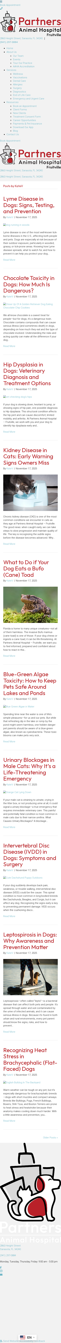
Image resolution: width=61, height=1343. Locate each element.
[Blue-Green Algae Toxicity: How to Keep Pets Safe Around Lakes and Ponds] (18, 706)
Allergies (17, 84)
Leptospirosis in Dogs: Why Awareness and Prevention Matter (30, 941)
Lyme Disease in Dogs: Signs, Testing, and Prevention (28, 205)
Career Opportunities (24, 120)
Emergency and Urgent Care (28, 98)
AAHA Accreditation (23, 66)
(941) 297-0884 (9, 42)
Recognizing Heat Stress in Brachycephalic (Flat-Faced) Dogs (30, 1059)
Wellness (18, 73)
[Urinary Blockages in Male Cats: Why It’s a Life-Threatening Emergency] (17, 792)
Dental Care (19, 80)
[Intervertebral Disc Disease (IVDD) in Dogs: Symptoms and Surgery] (22, 877)
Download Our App (23, 127)
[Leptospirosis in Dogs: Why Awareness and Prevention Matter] (30, 977)
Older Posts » (50, 1137)
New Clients (19, 113)
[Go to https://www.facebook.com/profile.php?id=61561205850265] (30, 1268)
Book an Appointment (25, 106)
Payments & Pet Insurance (27, 123)
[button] (1, 8)
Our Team (18, 55)
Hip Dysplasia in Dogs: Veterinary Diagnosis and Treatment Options (27, 374)
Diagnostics (19, 91)
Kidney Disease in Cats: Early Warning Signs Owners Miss (28, 456)
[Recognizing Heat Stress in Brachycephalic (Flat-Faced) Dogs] (21, 1082)
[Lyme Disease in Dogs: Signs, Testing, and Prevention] (16, 224)
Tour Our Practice (22, 63)
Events (16, 59)
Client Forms (20, 109)
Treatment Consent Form (27, 116)
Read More (9, 259)
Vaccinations (20, 77)
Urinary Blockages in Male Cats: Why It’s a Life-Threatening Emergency (29, 769)
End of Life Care (22, 95)
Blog (15, 130)
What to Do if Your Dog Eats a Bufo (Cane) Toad (26, 568)
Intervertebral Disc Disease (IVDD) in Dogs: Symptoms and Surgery (29, 855)
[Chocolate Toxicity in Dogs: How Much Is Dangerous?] (30, 305)
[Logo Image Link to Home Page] (30, 23)
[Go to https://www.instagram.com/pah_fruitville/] (30, 1271)
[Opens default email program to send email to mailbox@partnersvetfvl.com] (30, 1275)
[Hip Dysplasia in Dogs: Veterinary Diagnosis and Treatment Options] (17, 396)
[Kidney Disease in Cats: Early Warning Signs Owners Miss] (30, 492)
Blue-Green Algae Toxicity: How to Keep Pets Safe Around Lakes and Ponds (29, 684)
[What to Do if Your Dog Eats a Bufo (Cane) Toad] (30, 604)
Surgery (17, 88)
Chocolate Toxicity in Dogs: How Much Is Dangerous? (28, 284)
